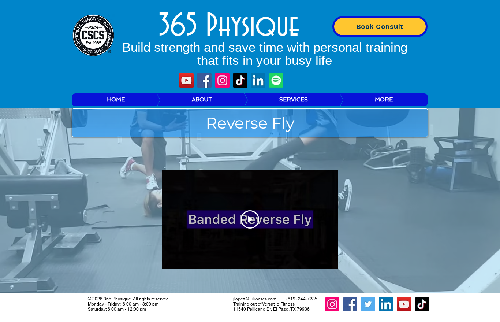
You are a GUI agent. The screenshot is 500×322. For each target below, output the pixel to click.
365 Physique (229, 26)
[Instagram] (222, 80)
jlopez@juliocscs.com (254, 298)
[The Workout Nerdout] (276, 80)
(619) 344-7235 (301, 298)
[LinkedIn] (258, 80)
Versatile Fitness (278, 304)
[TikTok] (240, 80)
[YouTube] (186, 80)
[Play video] (250, 219)
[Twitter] (368, 304)
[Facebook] (204, 80)
